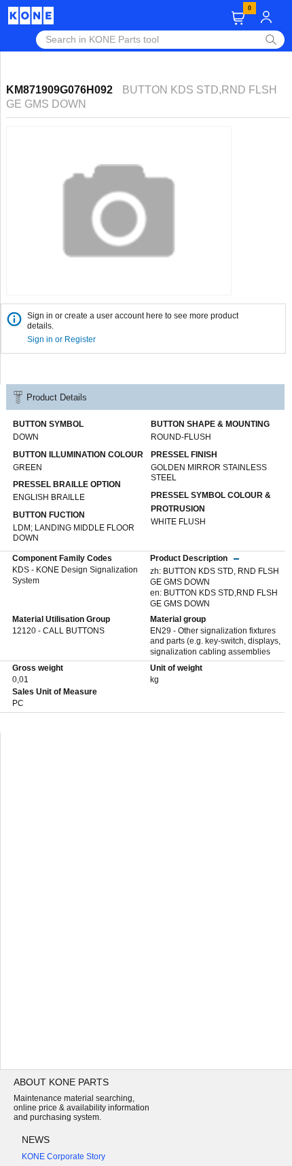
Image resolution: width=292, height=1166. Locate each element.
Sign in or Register (62, 339)
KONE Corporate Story (63, 1156)
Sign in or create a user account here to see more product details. (132, 321)
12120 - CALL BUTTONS (58, 631)
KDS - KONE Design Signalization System (75, 575)
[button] (238, 18)
